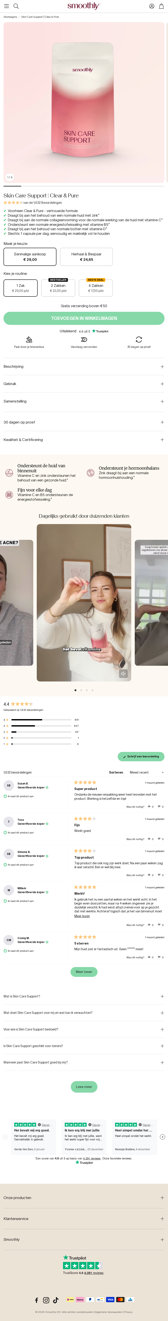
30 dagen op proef (138, 347)
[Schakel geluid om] (123, 673)
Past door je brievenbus (29, 347)
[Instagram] (46, 1300)
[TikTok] (56, 1300)
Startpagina (10, 16)
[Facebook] (36, 1300)
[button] (7, 6)
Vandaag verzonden (84, 347)
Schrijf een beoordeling (144, 758)
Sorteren (116, 772)
